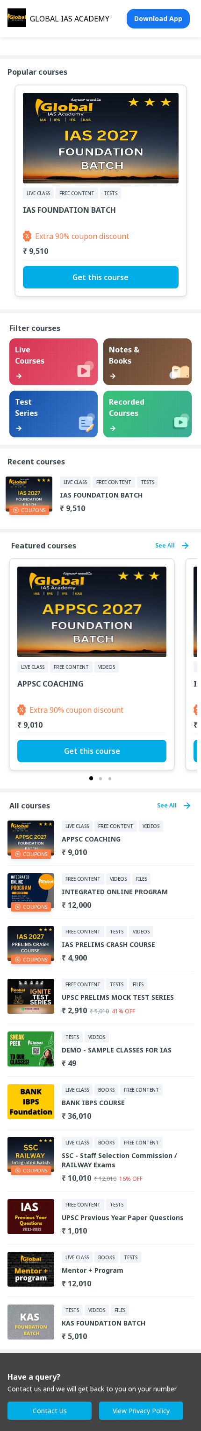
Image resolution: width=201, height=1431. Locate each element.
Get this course (100, 277)
